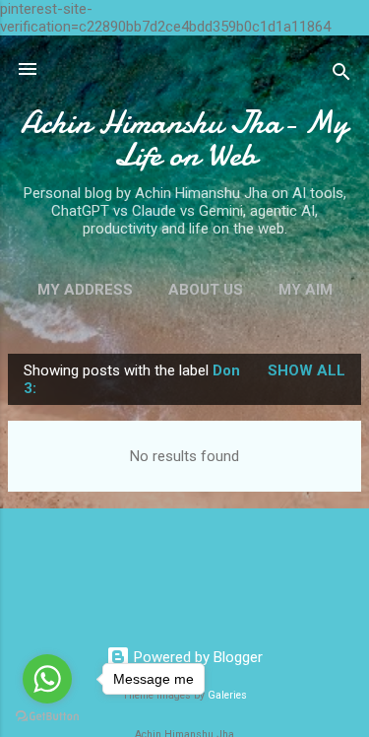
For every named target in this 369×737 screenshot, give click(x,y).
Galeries (227, 695)
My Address (85, 290)
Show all (306, 370)
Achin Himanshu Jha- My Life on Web (184, 138)
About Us (205, 290)
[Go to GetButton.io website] (47, 716)
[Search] (341, 75)
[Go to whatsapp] (47, 679)
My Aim (305, 290)
